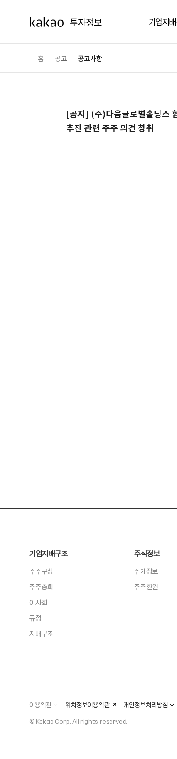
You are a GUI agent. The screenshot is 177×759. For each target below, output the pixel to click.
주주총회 (41, 586)
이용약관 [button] (40, 704)
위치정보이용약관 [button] (87, 704)
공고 (61, 58)
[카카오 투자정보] (65, 22)
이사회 (38, 602)
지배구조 (41, 633)
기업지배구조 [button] (48, 553)
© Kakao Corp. (50, 720)
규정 (35, 618)
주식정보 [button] (147, 553)
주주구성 (41, 571)
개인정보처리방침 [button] (146, 704)
